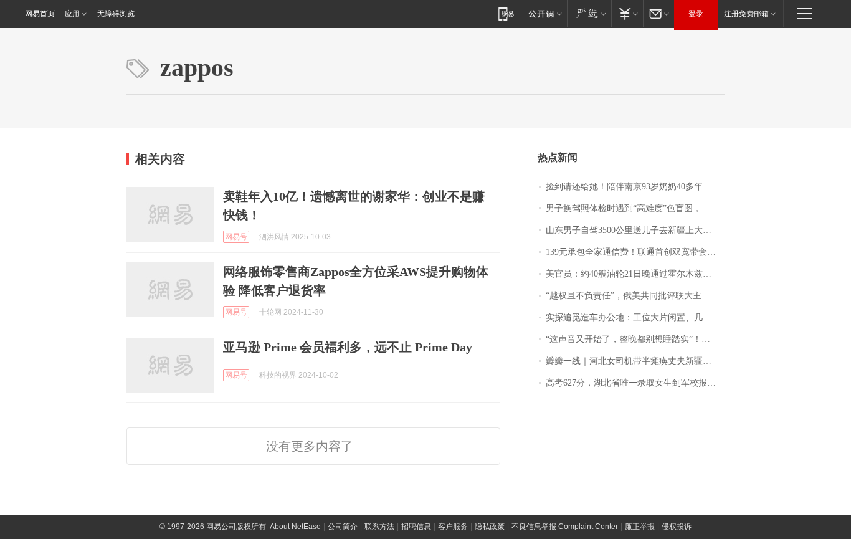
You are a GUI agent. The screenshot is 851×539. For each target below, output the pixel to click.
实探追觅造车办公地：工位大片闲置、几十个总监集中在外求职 (635, 317)
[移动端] (506, 13)
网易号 (236, 236)
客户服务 (453, 526)
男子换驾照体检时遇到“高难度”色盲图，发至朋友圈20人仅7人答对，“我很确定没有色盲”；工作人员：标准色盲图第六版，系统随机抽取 (635, 208)
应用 (72, 13)
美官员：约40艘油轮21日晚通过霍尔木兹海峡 (633, 274)
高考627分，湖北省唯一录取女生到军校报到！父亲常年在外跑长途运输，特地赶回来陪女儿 (635, 383)
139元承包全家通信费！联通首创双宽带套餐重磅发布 (635, 252)
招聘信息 (416, 526)
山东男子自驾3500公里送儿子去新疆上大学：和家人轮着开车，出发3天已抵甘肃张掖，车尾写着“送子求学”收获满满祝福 (635, 230)
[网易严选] (589, 13)
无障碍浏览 (116, 13)
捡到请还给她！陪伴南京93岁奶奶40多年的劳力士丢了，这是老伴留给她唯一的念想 (635, 186)
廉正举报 (640, 526)
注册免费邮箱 (746, 13)
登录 (695, 13)
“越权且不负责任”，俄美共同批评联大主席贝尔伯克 (635, 295)
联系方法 (379, 526)
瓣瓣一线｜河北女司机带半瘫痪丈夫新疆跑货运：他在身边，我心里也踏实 (635, 361)
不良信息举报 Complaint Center (564, 526)
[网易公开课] (545, 13)
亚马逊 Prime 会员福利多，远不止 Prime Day (347, 347)
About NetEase (295, 526)
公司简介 (343, 526)
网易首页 (40, 13)
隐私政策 (490, 526)
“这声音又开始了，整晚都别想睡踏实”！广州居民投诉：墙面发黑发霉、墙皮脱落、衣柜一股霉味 (635, 339)
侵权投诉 (677, 526)
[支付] (627, 13)
